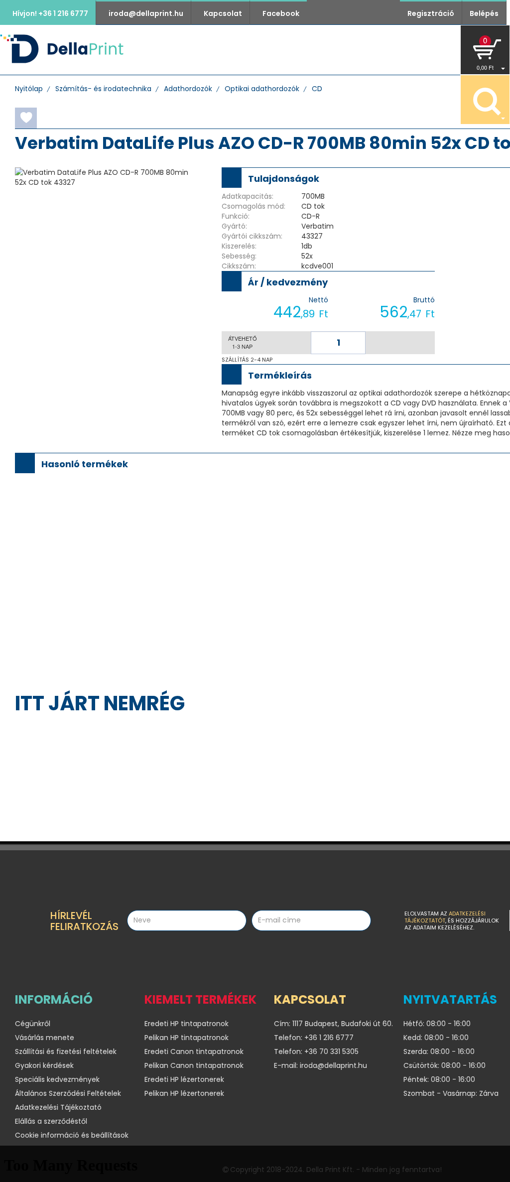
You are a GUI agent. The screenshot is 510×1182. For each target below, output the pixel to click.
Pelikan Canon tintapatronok (194, 1065)
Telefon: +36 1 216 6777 (314, 1038)
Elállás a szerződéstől (51, 1121)
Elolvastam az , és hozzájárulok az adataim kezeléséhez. (451, 920)
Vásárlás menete (44, 1038)
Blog (432, 49)
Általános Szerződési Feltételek (68, 1093)
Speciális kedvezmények (57, 1079)
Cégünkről (279, 49)
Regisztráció (430, 13)
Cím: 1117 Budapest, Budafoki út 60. (331, 1024)
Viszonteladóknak (362, 49)
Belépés (484, 13)
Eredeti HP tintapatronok (186, 1024)
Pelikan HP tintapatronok (186, 1038)
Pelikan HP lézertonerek (184, 1093)
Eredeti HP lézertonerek (184, 1079)
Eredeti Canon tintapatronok (194, 1051)
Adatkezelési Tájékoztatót (445, 917)
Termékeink (213, 49)
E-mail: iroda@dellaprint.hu (320, 1065)
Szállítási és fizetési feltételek (66, 1051)
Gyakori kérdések (44, 1065)
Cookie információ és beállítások (71, 1135)
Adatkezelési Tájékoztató (58, 1107)
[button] (485, 50)
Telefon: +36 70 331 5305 (316, 1051)
